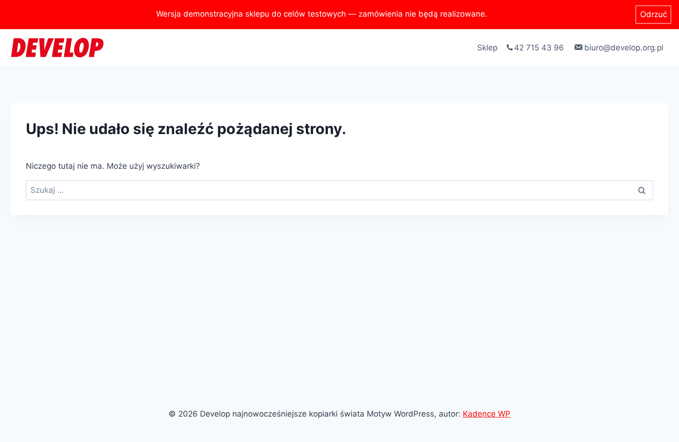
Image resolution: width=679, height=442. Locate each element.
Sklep (487, 47)
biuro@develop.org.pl (623, 47)
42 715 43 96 (539, 47)
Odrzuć (653, 14)
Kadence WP (486, 413)
